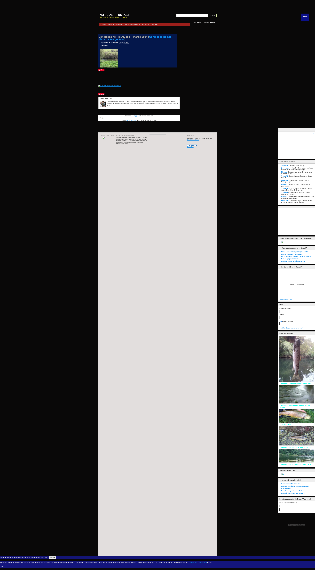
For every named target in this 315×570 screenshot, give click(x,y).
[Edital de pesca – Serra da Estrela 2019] (296, 445)
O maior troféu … (287, 424)
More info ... (45, 558)
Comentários (209, 22)
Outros (155, 24)
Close (2, 567)
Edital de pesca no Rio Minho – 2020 (295, 464)
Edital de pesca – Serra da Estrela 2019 (296, 447)
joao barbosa (285, 168)
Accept (52, 558)
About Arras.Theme (193, 140)
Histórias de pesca (132, 24)
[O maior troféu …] (296, 422)
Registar (282, 328)
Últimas (103, 24)
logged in (137, 116)
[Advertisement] (157, 5)
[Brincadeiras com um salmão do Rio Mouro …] (296, 403)
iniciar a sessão (131, 120)
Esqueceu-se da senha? (294, 328)
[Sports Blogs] (192, 145)
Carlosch (284, 180)
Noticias (197, 22)
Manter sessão (287, 321)
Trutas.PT (284, 166)
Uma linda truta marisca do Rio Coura (295, 384)
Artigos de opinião (115, 24)
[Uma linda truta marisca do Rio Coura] (296, 381)
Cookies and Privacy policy (198, 562)
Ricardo (284, 172)
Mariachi (284, 184)
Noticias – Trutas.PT (116, 15)
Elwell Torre (285, 200)
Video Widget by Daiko (285, 299)
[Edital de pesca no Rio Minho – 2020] (296, 462)
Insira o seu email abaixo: (288, 503)
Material (145, 24)
